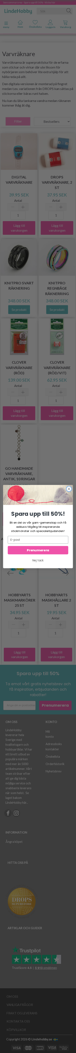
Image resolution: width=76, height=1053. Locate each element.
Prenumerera (38, 550)
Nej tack (38, 560)
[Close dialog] (69, 489)
